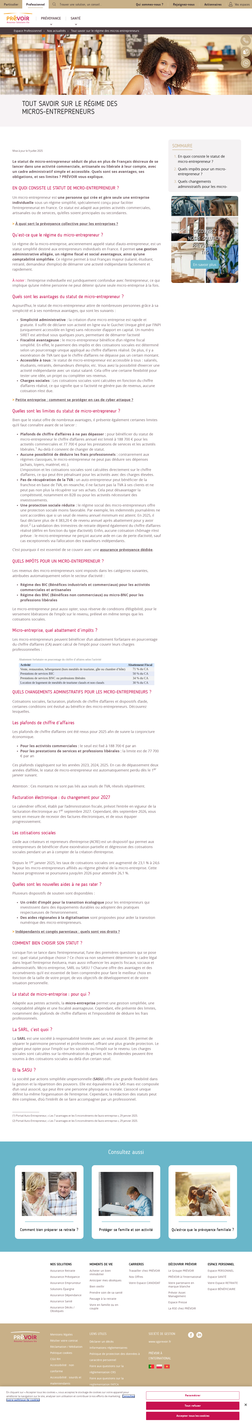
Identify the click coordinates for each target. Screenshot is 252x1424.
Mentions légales (61, 1334)
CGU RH (55, 1359)
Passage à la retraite (103, 1299)
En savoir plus (204, 264)
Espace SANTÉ (217, 1277)
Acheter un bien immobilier (100, 1272)
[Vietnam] (167, 1366)
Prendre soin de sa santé (106, 1292)
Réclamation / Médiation (66, 1347)
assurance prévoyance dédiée (126, 549)
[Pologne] (159, 1366)
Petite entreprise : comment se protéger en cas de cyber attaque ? (74, 399)
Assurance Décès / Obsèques (62, 1309)
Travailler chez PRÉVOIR (144, 1270)
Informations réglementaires (108, 1348)
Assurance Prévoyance (65, 1277)
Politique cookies (61, 1353)
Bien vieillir (97, 1286)
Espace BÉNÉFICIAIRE (221, 1289)
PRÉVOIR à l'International (184, 1277)
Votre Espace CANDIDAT (144, 1283)
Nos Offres (136, 1277)
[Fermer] (245, 1404)
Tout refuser (193, 1405)
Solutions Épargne (62, 1289)
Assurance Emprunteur (65, 1283)
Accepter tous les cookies (192, 1415)
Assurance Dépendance (66, 1295)
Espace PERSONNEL (221, 1270)
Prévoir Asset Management (177, 1294)
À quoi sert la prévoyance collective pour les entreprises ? (66, 223)
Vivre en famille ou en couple (104, 1306)
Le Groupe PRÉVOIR (181, 1270)
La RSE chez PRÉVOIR (182, 1308)
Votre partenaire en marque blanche (181, 1284)
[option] (204, 239)
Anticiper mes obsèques (105, 1280)
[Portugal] (151, 1366)
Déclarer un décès (102, 1341)
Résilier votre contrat (64, 1340)
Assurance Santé (61, 1301)
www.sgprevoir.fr (160, 1341)
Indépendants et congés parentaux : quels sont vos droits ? (67, 931)
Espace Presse (177, 1302)
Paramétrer (192, 1395)
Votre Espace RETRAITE (223, 1283)
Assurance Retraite (62, 1270)
